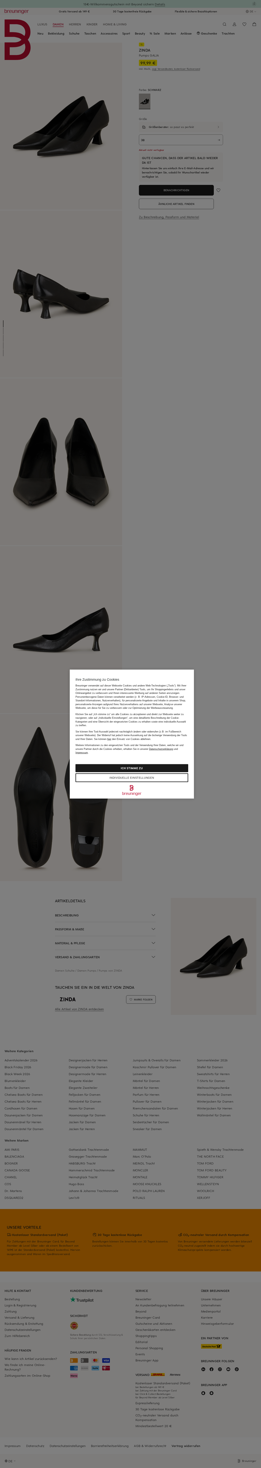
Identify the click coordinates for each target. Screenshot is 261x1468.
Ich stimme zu (132, 768)
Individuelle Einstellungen (131, 777)
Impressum (81, 752)
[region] (132, 734)
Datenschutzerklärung (161, 748)
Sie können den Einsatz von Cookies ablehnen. (122, 738)
